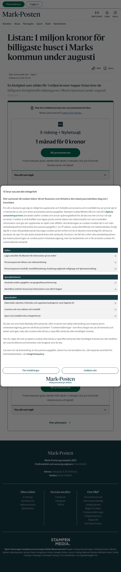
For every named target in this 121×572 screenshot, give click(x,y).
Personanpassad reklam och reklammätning (25, 262)
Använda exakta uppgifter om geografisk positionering (30, 282)
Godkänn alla (90, 370)
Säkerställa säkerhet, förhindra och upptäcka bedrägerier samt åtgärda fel (39, 303)
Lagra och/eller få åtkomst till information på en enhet (30, 255)
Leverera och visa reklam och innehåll (22, 309)
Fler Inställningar (31, 370)
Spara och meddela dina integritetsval (22, 315)
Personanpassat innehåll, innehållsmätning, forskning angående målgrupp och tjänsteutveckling (50, 268)
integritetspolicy (35, 353)
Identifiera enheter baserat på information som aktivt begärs (33, 289)
